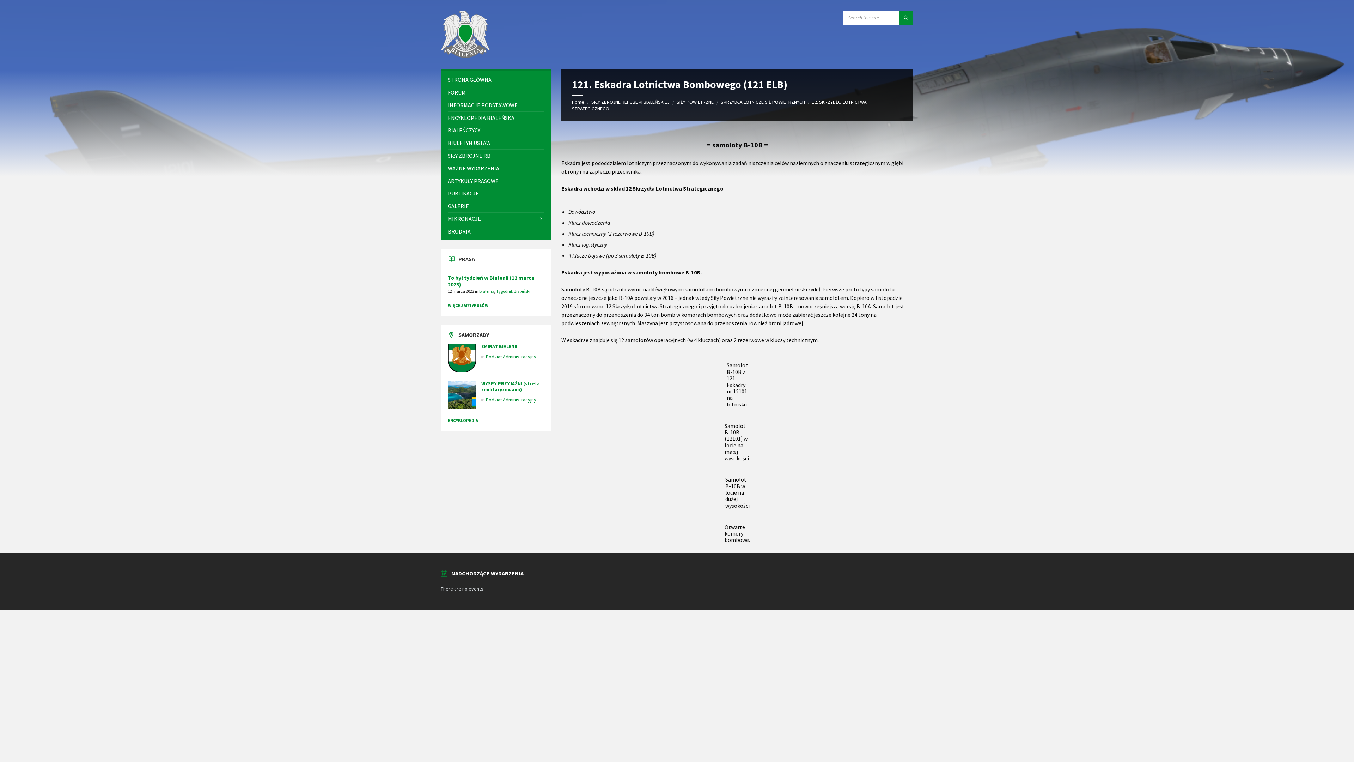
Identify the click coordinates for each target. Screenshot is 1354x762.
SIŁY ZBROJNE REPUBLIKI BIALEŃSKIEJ (630, 102)
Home (578, 102)
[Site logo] (465, 55)
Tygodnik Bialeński (513, 291)
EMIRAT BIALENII (499, 346)
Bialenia (486, 291)
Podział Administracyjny (511, 356)
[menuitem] (496, 80)
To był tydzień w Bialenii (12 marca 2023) (491, 281)
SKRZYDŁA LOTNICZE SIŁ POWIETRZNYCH (763, 102)
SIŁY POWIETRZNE (695, 102)
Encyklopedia (463, 420)
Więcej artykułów (468, 305)
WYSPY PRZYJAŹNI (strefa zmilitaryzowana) (510, 386)
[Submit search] (906, 18)
